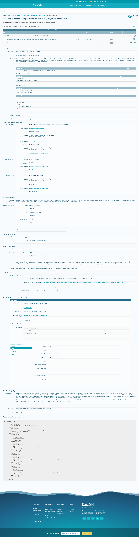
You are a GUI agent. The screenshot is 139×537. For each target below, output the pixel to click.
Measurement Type (41, 361)
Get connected (87, 533)
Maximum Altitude (23, 223)
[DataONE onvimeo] (88, 518)
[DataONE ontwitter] (84, 518)
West (26, 216)
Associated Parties (9, 175)
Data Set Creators (9, 124)
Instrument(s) (25, 290)
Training (59, 509)
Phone (26, 185)
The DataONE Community (49, 514)
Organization (24, 125)
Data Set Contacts (9, 159)
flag (13, 354)
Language (12, 115)
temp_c (14, 353)
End (27, 240)
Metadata (11, 11)
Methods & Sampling (41, 382)
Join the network (50, 511)
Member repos (49, 509)
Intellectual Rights (9, 393)
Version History (53, 15)
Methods (12, 275)
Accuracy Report (42, 372)
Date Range (11, 237)
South (26, 209)
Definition (43, 353)
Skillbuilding (60, 507)
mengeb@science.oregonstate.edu (39, 141)
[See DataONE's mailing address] (102, 518)
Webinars (59, 511)
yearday (14, 351)
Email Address (24, 141)
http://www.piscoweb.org (36, 128)
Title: (13, 249)
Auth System (11, 408)
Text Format (19, 327)
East (27, 212)
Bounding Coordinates (8, 205)
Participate (48, 507)
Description (26, 278)
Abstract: (12, 261)
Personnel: (11, 252)
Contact (72, 511)
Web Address (24, 128)
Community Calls (50, 517)
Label (44, 350)
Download (26, 307)
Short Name (11, 51)
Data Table (14, 300)
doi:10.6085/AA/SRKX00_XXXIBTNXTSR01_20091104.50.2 (31, 15)
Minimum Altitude (23, 219)
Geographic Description (11, 201)
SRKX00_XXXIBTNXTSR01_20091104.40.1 (35, 315)
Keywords (11, 66)
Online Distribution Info (37, 283)
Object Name (18, 311)
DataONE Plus (37, 510)
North (26, 205)
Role (26, 192)
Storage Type (42, 357)
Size (21, 320)
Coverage (43, 379)
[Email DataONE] (93, 518)
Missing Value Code (41, 368)
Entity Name (19, 303)
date (13, 348)
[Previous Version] (47, 15)
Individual (25, 132)
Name (44, 346)
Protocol (26, 282)
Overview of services (36, 507)
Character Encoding (17, 323)
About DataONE (74, 507)
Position (26, 159)
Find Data (38, 521)
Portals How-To (61, 513)
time (13, 349)
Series (12, 119)
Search (5, 11)
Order (13, 412)
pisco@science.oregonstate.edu (38, 166)
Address (26, 135)
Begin (26, 237)
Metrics (72, 509)
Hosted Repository (36, 513)
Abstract (12, 58)
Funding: (12, 268)
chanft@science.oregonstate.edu (38, 153)
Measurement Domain (40, 364)
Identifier (12, 55)
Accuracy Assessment (40, 375)
